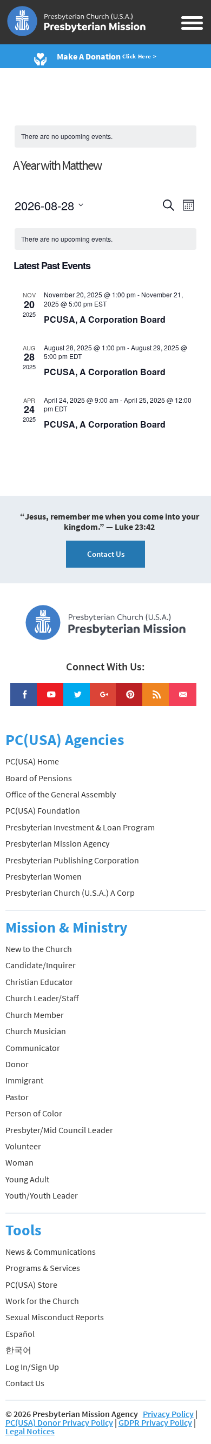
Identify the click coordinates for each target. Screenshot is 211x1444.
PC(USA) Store (31, 1284)
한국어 (18, 1350)
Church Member (34, 1014)
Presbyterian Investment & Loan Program (80, 827)
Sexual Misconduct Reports (54, 1317)
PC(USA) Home (32, 761)
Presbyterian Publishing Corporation (72, 860)
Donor (17, 1064)
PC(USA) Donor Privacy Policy (59, 1422)
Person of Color (33, 1113)
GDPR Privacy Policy (155, 1422)
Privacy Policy (168, 1413)
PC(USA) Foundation (42, 810)
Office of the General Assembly (60, 794)
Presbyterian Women (43, 876)
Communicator (32, 1047)
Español (20, 1333)
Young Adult (27, 1179)
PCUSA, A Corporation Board (105, 319)
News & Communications (50, 1251)
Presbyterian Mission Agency (57, 843)
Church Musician (35, 1031)
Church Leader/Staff (41, 998)
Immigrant (24, 1080)
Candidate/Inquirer (40, 965)
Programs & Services (42, 1267)
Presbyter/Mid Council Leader (59, 1129)
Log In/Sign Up (32, 1366)
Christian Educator (39, 981)
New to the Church (38, 948)
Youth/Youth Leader (41, 1195)
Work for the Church (42, 1300)
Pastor (17, 1097)
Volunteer (23, 1146)
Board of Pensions (38, 778)
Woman (19, 1162)
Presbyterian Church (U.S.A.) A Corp (70, 892)
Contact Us (105, 554)
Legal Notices (30, 1431)
